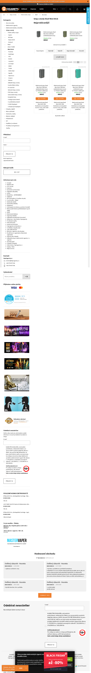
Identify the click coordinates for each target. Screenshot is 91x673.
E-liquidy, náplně (10, 109)
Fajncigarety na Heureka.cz (14, 226)
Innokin (10, 59)
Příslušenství (9, 119)
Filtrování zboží (11, 223)
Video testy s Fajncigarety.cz (14, 245)
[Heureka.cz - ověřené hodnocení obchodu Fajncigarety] (16, 299)
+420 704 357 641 (10, 263)
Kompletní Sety (12, 97)
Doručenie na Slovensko (13, 190)
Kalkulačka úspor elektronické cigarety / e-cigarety (18, 239)
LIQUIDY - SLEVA (12, 656)
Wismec (10, 80)
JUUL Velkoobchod (12, 229)
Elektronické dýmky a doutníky (14, 28)
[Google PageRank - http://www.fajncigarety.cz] (15, 672)
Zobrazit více (45, 595)
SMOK (10, 66)
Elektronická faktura (12, 214)
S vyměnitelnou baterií (14, 102)
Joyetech (10, 61)
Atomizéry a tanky (11, 114)
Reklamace (10, 205)
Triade (10, 68)
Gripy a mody (10, 30)
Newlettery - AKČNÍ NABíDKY (14, 195)
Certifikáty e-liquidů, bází (13, 228)
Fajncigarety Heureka (13, 658)
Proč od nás (10, 186)
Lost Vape (11, 64)
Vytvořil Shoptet (82, 666)
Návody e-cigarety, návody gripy (15, 231)
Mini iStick (11, 49)
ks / (16, 172)
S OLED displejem (12, 104)
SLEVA (8, 193)
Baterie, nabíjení (10, 116)
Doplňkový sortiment (11, 123)
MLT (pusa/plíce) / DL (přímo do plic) (16, 198)
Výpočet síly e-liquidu (12, 236)
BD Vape (10, 37)
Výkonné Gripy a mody (14, 90)
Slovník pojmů (10, 242)
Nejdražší (60, 51)
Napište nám (10, 185)
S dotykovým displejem (14, 107)
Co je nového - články (12, 200)
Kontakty (11, 654)
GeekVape (11, 54)
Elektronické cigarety (12, 25)
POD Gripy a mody (13, 92)
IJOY (9, 56)
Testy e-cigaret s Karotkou (76, 658)
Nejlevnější (50, 51)
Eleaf (9, 44)
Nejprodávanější (71, 51)
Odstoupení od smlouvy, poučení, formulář (18, 207)
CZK (62, 9)
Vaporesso (11, 76)
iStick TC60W (11, 47)
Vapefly (10, 73)
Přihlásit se (9, 154)
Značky (8, 128)
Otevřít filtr (60, 57)
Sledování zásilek (11, 202)
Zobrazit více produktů (59, 45)
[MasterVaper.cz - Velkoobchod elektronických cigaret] (17, 540)
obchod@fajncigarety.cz (12, 261)
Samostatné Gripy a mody (15, 95)
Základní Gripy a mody (14, 83)
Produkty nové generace (12, 126)
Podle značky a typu (13, 33)
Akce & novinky (10, 23)
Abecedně (81, 51)
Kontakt (9, 183)
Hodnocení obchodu (12, 224)
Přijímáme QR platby (12, 192)
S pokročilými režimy (13, 85)
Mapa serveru (10, 248)
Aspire (10, 35)
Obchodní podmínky (12, 204)
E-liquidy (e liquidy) (12, 243)
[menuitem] (24, 9)
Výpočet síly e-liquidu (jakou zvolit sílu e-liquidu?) (15, 526)
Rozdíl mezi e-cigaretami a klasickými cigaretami (17, 234)
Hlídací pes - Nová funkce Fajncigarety (17, 219)
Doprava (9, 188)
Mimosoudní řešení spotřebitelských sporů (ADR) (18, 209)
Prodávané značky (12, 221)
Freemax (10, 52)
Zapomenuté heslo (8, 160)
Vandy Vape (11, 71)
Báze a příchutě (10, 111)
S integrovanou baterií (14, 99)
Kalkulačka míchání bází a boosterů (16, 217)
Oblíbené (9, 197)
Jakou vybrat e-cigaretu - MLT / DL (13, 531)
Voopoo (10, 78)
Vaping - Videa (10, 247)
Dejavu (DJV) (11, 40)
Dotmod (10, 42)
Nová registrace (7, 158)
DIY (7, 121)
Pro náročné (11, 88)
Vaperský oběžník (12, 216)
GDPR (8, 212)
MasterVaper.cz (17, 546)
